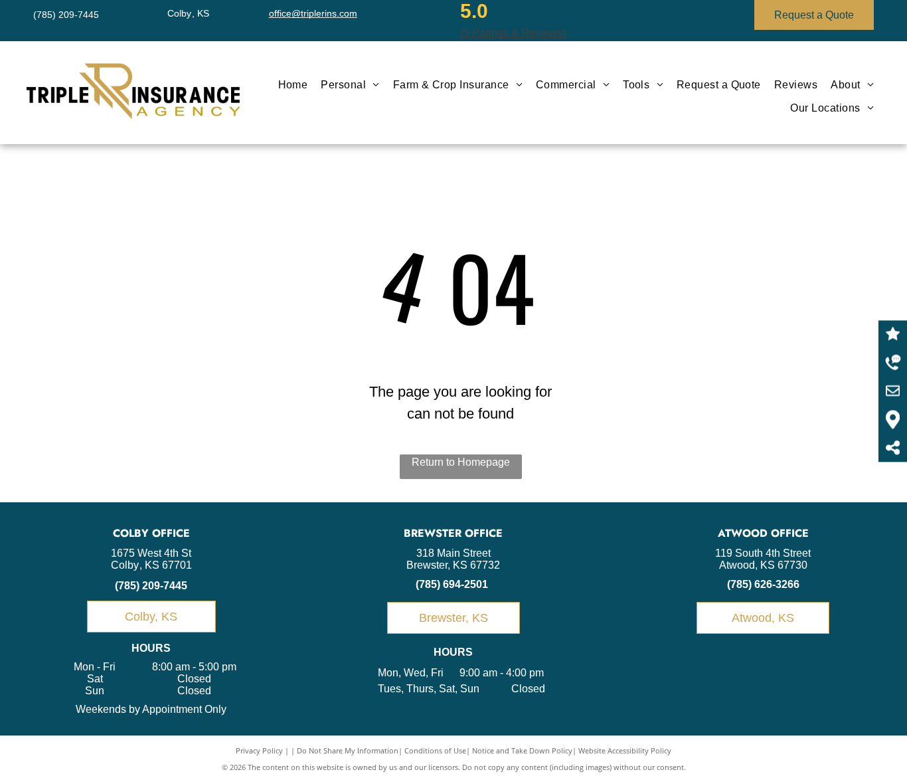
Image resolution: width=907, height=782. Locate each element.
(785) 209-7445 (151, 585)
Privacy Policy (259, 750)
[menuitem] (293, 85)
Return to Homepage (461, 462)
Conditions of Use (435, 750)
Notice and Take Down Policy (522, 750)
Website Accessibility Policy (624, 750)
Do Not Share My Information (347, 750)
